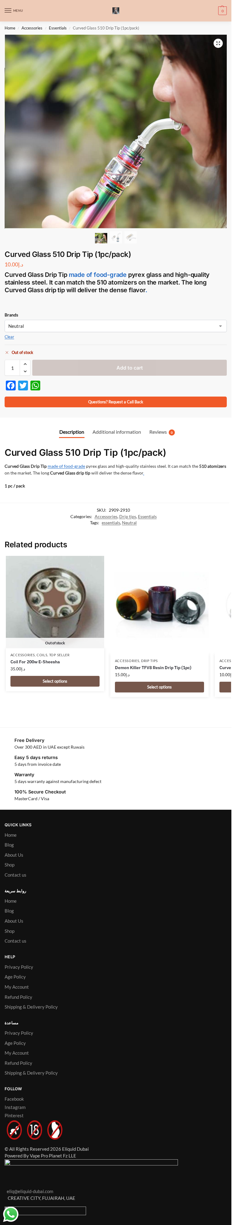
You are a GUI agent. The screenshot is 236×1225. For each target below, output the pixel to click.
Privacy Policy (19, 967)
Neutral (129, 522)
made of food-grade (98, 274)
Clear (9, 336)
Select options (55, 681)
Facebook (14, 1099)
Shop (9, 864)
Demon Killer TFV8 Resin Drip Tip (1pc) (153, 667)
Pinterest (14, 1115)
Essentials (58, 27)
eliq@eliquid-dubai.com (29, 1191)
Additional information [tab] (116, 432)
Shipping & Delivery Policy (31, 1007)
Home (10, 27)
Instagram (15, 1107)
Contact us (15, 875)
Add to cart (129, 368)
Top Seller (59, 655)
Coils (42, 655)
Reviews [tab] (161, 432)
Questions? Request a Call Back (115, 402)
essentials (111, 522)
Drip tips (127, 516)
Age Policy (15, 976)
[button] (222, 10)
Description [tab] (71, 432)
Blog (9, 844)
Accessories (32, 27)
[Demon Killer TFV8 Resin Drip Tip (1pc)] (159, 605)
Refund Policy (18, 997)
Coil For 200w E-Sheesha (35, 662)
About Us (14, 855)
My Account (17, 987)
